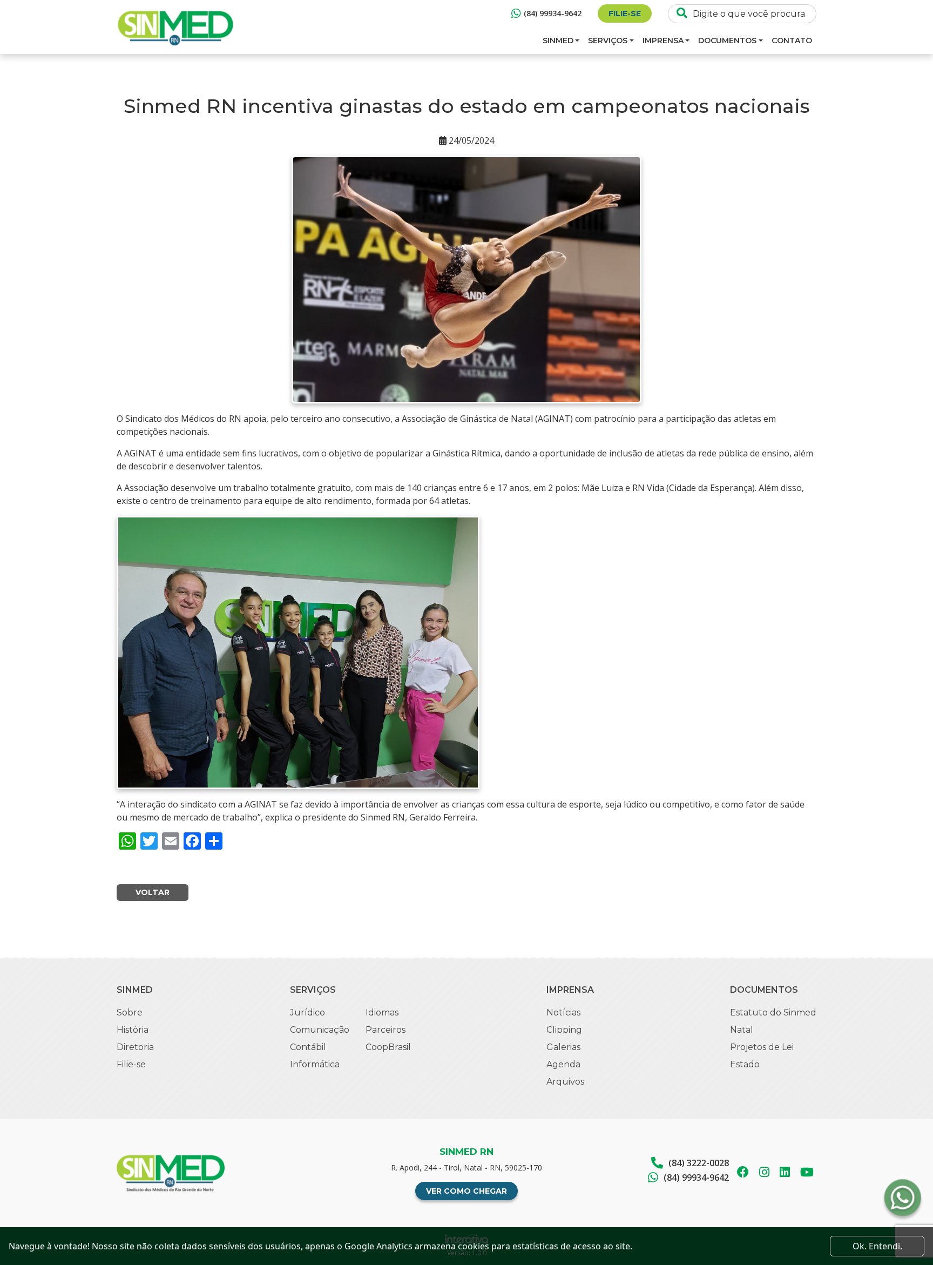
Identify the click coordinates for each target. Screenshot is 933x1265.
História (132, 1030)
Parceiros (385, 1030)
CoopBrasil (388, 1047)
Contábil (308, 1047)
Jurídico (307, 1012)
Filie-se (625, 13)
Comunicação (319, 1030)
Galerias (563, 1047)
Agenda (563, 1064)
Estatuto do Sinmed (773, 1012)
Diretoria (135, 1047)
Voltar (153, 892)
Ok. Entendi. (877, 1246)
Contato (792, 40)
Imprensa (663, 40)
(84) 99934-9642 (553, 13)
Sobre (130, 1012)
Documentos (727, 40)
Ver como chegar (466, 1191)
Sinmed (558, 40)
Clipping (564, 1030)
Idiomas (382, 1012)
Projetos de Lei (762, 1047)
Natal (741, 1030)
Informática (315, 1064)
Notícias (563, 1012)
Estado (745, 1064)
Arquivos (565, 1081)
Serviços (607, 40)
